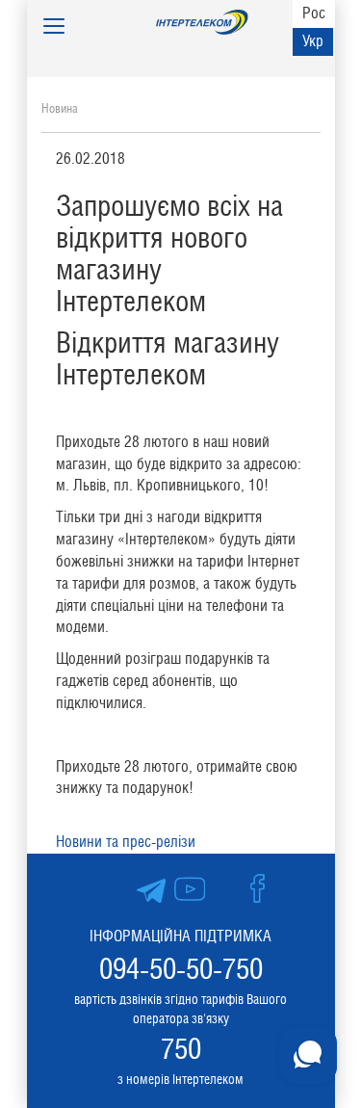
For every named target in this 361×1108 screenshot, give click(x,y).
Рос (313, 13)
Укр (312, 41)
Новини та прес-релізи (125, 841)
